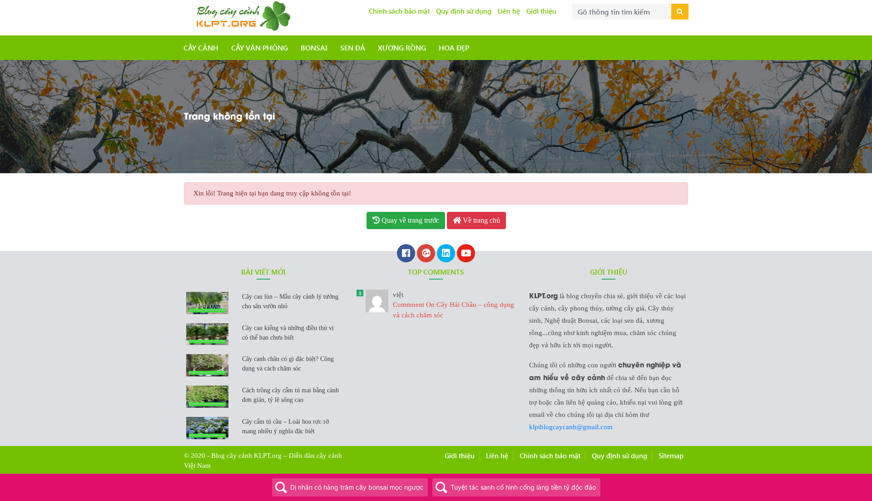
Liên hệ (509, 10)
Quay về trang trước (409, 220)
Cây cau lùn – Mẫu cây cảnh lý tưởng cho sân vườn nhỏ (290, 301)
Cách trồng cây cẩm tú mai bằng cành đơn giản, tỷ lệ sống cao (290, 395)
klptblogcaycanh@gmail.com (571, 427)
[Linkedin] (446, 254)
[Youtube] (466, 254)
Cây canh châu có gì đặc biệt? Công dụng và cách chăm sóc (288, 364)
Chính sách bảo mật (399, 10)
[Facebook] (406, 254)
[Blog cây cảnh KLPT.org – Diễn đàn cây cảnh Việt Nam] (242, 15)
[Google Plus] (426, 254)
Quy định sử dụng (463, 10)
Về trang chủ (480, 220)
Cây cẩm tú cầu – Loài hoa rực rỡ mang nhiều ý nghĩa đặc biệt (285, 426)
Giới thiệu (541, 10)
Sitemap (671, 455)
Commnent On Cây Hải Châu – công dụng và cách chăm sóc (453, 305)
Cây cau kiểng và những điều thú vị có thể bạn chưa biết (288, 333)
